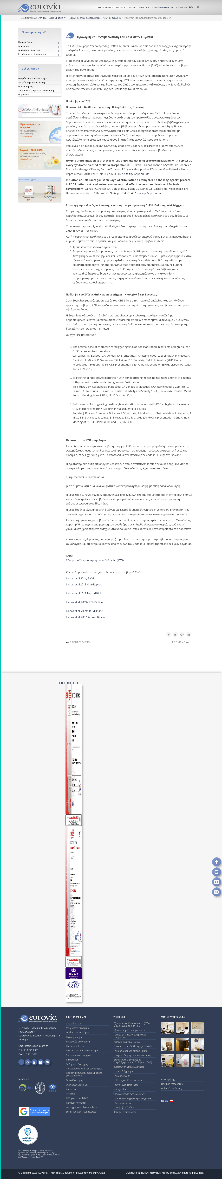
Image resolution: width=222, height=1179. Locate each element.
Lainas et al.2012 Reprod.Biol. (83, 593)
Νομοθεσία (23, 94)
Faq (172, 7)
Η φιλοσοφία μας (75, 1046)
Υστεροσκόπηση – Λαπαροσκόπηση (36, 90)
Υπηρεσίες (119, 7)
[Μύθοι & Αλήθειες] (39, 111)
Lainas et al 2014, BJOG (80, 578)
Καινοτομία (72, 1059)
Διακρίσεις (131, 7)
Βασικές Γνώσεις (26, 41)
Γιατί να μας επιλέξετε (77, 1032)
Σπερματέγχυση (121, 1075)
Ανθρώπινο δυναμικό (77, 1027)
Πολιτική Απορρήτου (172, 1083)
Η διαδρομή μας (74, 1037)
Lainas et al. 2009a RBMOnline (84, 602)
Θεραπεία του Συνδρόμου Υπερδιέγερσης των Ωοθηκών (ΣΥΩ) (132, 1061)
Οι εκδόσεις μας (74, 1080)
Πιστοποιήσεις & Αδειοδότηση (82, 1050)
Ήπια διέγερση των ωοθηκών (129, 1093)
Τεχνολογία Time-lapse (125, 1084)
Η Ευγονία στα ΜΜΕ (77, 1098)
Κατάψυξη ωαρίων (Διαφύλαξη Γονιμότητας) (129, 1036)
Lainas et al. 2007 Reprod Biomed (86, 617)
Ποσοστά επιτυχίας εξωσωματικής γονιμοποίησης (84, 1074)
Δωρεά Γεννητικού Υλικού (127, 1041)
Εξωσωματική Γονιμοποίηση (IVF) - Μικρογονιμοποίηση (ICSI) (131, 1025)
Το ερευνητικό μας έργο (78, 1055)
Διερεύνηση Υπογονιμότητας (128, 1066)
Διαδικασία (23, 46)
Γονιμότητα (143, 7)
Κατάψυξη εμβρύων (123, 1107)
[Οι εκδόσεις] (39, 189)
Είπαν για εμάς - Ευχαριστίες (81, 1111)
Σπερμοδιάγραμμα (123, 1071)
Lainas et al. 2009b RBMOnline (84, 611)
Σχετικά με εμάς (74, 1023)
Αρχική (42, 17)
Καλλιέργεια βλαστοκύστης (127, 1080)
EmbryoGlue (119, 1089)
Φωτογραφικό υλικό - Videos (81, 1107)
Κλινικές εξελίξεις (112, 17)
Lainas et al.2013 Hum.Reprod (84, 584)
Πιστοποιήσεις (25, 86)
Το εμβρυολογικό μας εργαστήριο (84, 1068)
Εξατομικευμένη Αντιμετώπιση (129, 1030)
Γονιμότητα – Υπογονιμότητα (32, 78)
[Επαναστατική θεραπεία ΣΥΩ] (39, 132)
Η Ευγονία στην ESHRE (78, 1041)
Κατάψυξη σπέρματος (124, 1112)
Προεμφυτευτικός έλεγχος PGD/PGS (132, 1046)
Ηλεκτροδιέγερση (122, 1103)
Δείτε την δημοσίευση (135, 174)
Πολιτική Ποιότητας (171, 1088)
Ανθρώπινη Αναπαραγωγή (31, 82)
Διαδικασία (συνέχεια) (29, 49)
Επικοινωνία (181, 7)
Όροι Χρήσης (168, 1079)
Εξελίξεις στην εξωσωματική (85, 17)
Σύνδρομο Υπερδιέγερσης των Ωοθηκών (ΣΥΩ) (95, 560)
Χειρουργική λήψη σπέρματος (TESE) (132, 1098)
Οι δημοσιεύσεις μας (77, 1064)
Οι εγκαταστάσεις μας (77, 1084)
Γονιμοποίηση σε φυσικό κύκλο (130, 1050)
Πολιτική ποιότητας (76, 1102)
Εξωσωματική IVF (160, 7)
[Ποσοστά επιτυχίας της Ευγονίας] (39, 157)
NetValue (155, 1172)
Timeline (70, 1093)
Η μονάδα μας (104, 7)
